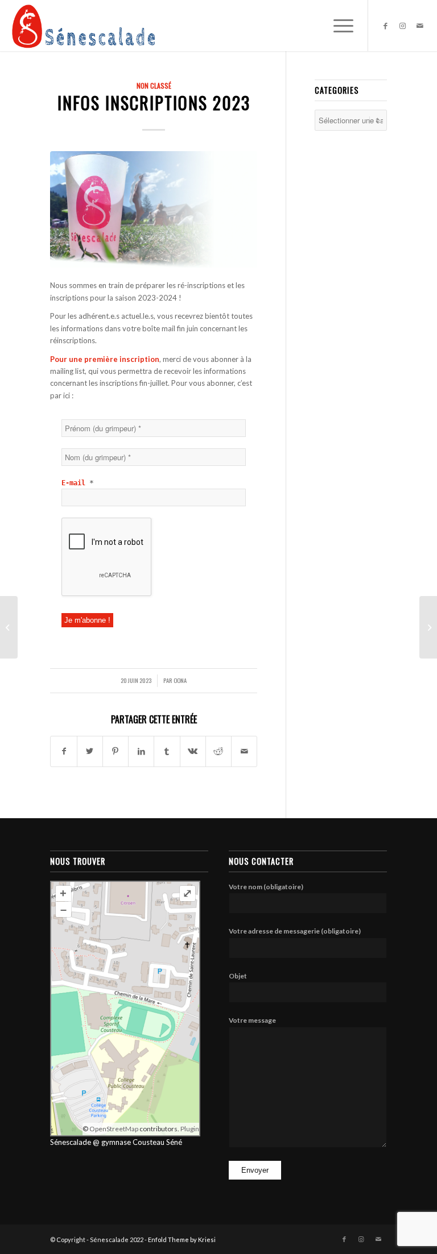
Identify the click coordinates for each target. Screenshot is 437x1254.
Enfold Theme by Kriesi (182, 1239)
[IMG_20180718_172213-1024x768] (153, 209)
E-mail (77, 482)
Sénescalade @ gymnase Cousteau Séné (116, 1142)
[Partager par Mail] (244, 751)
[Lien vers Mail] (419, 25)
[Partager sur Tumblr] (166, 751)
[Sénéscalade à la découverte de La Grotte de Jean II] (428, 627)
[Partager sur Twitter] (89, 751)
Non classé (154, 85)
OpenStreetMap (113, 1128)
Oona (180, 680)
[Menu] (337, 25)
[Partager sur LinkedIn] (141, 751)
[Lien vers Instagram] (402, 25)
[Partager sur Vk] (192, 751)
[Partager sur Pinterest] (115, 751)
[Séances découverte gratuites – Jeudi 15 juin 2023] (9, 627)
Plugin (189, 1128)
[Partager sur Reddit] (218, 751)
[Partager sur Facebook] (63, 751)
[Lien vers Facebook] (385, 25)
